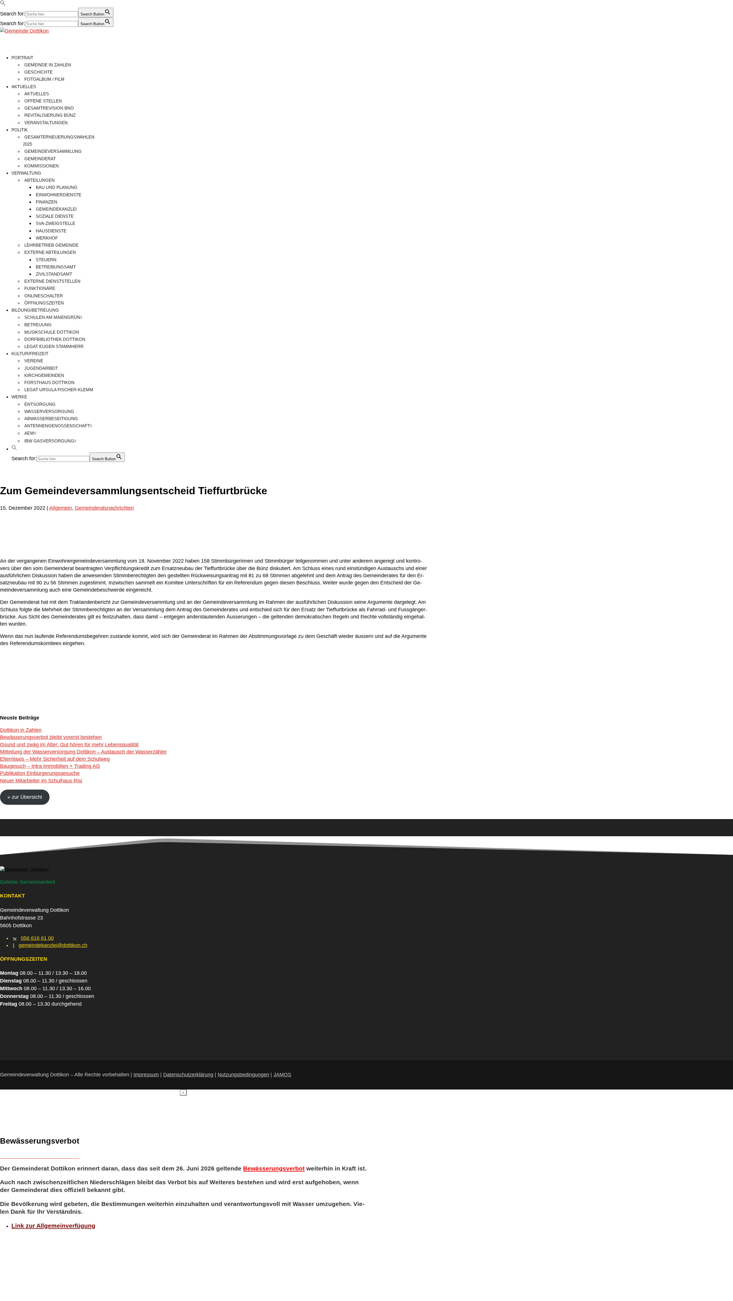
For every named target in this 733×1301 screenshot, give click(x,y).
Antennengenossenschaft (57, 425)
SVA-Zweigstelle (55, 223)
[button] (3, 4)
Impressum (146, 1074)
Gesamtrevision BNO (49, 108)
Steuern (46, 259)
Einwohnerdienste (58, 194)
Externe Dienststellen (52, 281)
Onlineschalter (43, 295)
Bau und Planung (56, 187)
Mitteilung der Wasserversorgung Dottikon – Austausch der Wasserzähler (83, 752)
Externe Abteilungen (50, 252)
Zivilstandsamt (54, 274)
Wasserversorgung (49, 411)
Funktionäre (39, 288)
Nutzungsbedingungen (243, 1074)
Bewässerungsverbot (274, 1168)
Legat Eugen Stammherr (54, 346)
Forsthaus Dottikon (49, 382)
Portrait (22, 57)
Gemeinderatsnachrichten (104, 508)
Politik (19, 129)
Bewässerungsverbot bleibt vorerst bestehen (51, 737)
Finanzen (46, 201)
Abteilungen (39, 180)
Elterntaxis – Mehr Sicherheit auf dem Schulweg (55, 759)
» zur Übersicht (24, 797)
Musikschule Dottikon (51, 332)
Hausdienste (51, 230)
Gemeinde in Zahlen (47, 64)
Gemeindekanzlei (56, 209)
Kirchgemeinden (44, 375)
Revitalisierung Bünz (50, 115)
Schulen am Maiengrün (52, 317)
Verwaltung (26, 173)
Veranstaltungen (46, 122)
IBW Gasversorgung (49, 440)
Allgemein (60, 508)
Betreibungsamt (56, 266)
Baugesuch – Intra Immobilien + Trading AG (50, 766)
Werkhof (47, 238)
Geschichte (38, 72)
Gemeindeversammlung (53, 151)
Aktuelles (23, 86)
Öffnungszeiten (44, 302)
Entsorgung (40, 404)
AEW (29, 433)
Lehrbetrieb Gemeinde (51, 245)
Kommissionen (41, 165)
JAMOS (282, 1074)
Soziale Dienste (55, 216)
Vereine (33, 360)
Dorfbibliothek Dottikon (54, 339)
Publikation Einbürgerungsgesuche (40, 773)
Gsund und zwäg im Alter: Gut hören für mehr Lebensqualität (69, 745)
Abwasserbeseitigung (51, 418)
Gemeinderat (40, 158)
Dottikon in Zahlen (21, 730)
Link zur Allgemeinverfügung (53, 1225)
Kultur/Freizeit (29, 353)
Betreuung (38, 324)
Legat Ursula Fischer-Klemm (58, 389)
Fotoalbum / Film (44, 79)
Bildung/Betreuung (35, 310)
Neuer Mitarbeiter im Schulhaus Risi (41, 781)
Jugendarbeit (41, 368)
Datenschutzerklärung (188, 1074)
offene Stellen (43, 100)
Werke (19, 396)
